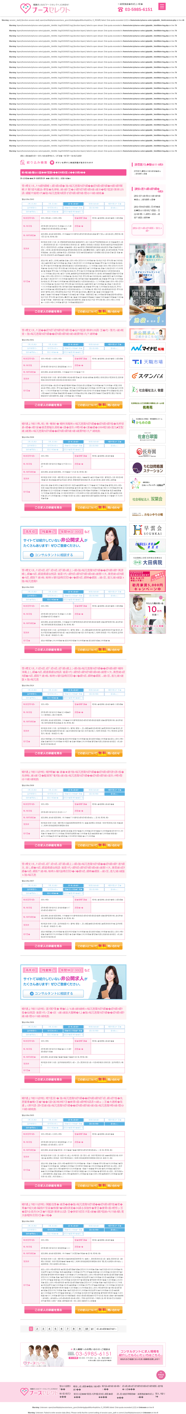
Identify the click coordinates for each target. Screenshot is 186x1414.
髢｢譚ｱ (66, 156)
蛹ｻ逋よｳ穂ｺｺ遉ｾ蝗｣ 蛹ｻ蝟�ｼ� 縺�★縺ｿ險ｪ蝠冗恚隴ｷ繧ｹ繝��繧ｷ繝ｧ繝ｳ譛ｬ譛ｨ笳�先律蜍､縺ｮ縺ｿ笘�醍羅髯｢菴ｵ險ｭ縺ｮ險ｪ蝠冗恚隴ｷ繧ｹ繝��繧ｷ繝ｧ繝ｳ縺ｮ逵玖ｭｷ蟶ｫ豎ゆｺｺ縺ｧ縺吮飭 (73, 775)
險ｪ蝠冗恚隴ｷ (76, 156)
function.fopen (79, 25)
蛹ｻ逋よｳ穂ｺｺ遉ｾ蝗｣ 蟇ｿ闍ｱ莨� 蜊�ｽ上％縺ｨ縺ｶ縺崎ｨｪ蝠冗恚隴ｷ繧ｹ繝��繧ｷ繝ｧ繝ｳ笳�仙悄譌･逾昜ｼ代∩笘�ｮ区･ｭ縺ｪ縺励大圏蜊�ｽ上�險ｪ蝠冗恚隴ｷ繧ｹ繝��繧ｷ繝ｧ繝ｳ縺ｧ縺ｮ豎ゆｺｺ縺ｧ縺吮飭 (73, 1012)
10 (86, 1328)
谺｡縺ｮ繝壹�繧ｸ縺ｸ (106, 1329)
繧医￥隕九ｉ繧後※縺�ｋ (60, 178)
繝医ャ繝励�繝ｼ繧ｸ (28, 156)
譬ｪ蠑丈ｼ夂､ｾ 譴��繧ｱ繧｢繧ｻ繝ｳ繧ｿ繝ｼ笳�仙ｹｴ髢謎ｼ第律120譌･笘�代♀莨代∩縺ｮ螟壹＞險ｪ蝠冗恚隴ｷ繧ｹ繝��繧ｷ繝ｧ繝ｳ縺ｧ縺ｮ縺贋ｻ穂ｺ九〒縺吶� (73, 332)
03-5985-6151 (139, 9)
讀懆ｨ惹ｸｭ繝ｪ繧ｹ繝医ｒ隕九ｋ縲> (147, 229)
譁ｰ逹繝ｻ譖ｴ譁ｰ (39, 178)
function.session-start (30, 20)
